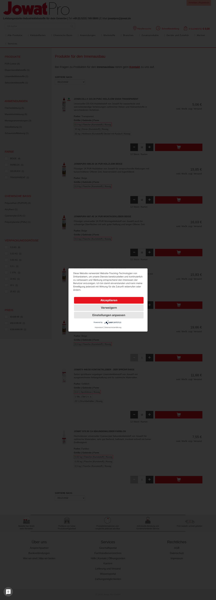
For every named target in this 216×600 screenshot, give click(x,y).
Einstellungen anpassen (108, 315)
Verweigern (109, 307)
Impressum (99, 327)
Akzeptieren (108, 300)
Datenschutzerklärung (113, 327)
